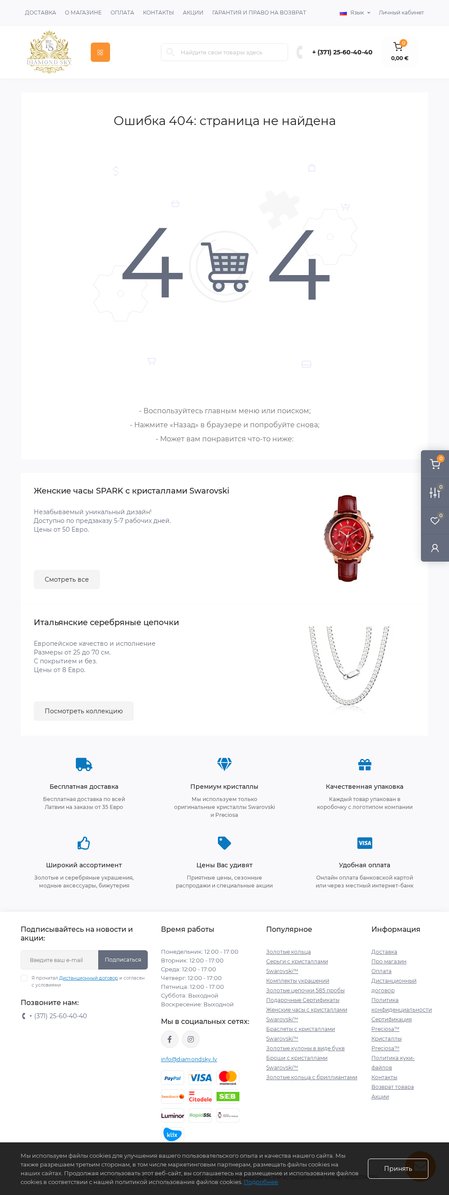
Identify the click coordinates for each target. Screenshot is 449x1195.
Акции (193, 12)
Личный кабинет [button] (401, 12)
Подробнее (261, 1181)
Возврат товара (392, 1087)
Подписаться (123, 959)
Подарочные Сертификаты (302, 1000)
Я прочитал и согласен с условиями (88, 981)
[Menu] (100, 52)
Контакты (158, 12)
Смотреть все (67, 579)
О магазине (83, 12)
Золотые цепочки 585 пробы (305, 990)
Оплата (122, 12)
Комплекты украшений (297, 980)
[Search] (170, 52)
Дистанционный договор (88, 978)
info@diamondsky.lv (189, 1059)
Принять (398, 1169)
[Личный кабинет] (435, 548)
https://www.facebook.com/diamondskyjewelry (169, 1039)
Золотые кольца (288, 951)
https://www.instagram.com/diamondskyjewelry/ (191, 1039)
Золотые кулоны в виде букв (305, 1048)
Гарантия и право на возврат (259, 12)
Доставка (40, 12)
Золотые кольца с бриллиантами (311, 1077)
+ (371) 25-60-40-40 (342, 52)
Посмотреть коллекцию (84, 711)
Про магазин (388, 961)
